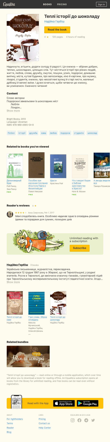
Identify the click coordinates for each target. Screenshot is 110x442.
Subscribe (79, 248)
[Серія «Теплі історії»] (28, 356)
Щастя (53, 180)
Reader (10, 427)
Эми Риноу (11, 189)
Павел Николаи (35, 191)
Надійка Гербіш (54, 21)
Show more (13, 110)
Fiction (11, 133)
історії (22, 133)
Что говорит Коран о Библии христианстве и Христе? (81, 184)
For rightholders (15, 419)
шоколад (92, 133)
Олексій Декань (35, 331)
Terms (10, 423)
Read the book (57, 29)
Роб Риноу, (12, 186)
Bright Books (13, 119)
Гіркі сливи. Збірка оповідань (37, 318)
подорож (65, 133)
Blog (9, 432)
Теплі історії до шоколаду (57, 318)
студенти (79, 133)
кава (43, 133)
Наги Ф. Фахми (78, 191)
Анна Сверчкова (35, 212)
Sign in (101, 4)
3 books (23, 265)
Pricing (42, 419)
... (37, 325)
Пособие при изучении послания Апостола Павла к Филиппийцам (37, 184)
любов (53, 133)
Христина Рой (56, 183)
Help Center (45, 427)
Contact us (44, 423)
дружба (33, 133)
